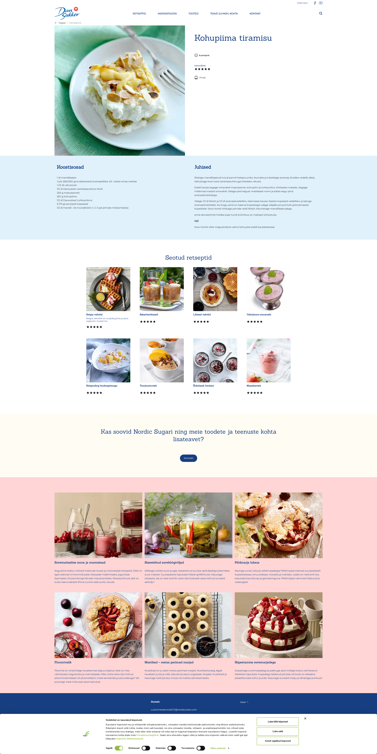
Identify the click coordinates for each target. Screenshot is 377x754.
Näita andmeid (218, 748)
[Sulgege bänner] (305, 718)
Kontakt (188, 458)
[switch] (146, 748)
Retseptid (75, 22)
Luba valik (278, 731)
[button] (139, 13)
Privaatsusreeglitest (147, 735)
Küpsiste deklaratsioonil (129, 738)
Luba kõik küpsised (278, 721)
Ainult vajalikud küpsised (278, 741)
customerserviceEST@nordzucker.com (174, 709)
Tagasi (62, 22)
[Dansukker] (67, 13)
